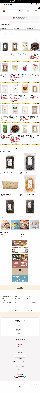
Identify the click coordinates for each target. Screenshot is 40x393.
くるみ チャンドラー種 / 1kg (15, 54)
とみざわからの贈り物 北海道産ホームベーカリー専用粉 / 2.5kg (5, 117)
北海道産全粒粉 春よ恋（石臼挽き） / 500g (35, 117)
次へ (28, 148)
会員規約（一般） (19, 367)
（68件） (36, 119)
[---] (20, 30)
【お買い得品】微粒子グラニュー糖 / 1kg (15, 96)
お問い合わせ (18, 333)
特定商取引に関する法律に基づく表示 (24, 384)
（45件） (26, 98)
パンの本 (1, 234)
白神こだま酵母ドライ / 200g (5, 135)
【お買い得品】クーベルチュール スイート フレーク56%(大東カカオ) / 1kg (35, 54)
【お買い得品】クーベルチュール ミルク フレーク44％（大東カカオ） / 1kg (15, 136)
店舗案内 (32, 384)
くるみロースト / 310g (33, 95)
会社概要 (20, 358)
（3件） (16, 143)
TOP (3, 384)
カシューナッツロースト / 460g (35, 136)
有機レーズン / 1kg (3, 53)
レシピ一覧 (10, 384)
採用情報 (35, 384)
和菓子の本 (2, 236)
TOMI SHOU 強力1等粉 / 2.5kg (5, 96)
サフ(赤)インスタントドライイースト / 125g (25, 75)
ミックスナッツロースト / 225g (5, 75)
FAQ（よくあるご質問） (20, 366)
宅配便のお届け (18, 329)
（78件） (16, 119)
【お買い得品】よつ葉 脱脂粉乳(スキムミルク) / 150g (15, 75)
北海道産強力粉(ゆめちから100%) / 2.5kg (25, 117)
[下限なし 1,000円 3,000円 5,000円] (8, 34)
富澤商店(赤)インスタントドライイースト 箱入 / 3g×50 (35, 75)
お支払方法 (17, 327)
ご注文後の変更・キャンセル (20, 332)
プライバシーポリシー (20, 369)
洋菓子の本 (22, 234)
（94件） (6, 120)
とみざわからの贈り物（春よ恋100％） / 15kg (25, 54)
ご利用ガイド (19, 364)
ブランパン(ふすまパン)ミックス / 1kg (25, 136)
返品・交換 (17, 330)
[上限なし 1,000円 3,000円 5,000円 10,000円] (15, 34)
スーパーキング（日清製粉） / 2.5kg (15, 117)
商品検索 (6, 384)
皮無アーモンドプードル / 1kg (25, 96)
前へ (11, 148)
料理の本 (21, 236)
